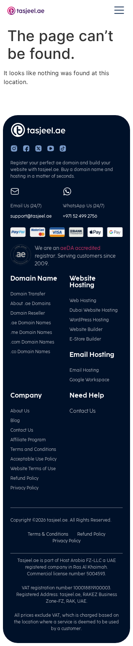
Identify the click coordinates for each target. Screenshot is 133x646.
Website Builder (86, 329)
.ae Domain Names (30, 322)
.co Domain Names (30, 351)
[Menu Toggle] (119, 10)
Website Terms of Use (33, 468)
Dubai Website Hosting (93, 310)
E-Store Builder (85, 339)
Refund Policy (24, 478)
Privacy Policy (24, 488)
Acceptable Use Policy (33, 459)
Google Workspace (89, 379)
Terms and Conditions (33, 449)
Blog (15, 420)
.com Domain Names (32, 342)
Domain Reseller (27, 313)
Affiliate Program (28, 439)
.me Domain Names (31, 332)
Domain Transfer (27, 294)
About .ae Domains (30, 303)
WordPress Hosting (89, 319)
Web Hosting (82, 300)
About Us (20, 411)
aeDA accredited (80, 248)
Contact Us (21, 430)
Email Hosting (84, 370)
